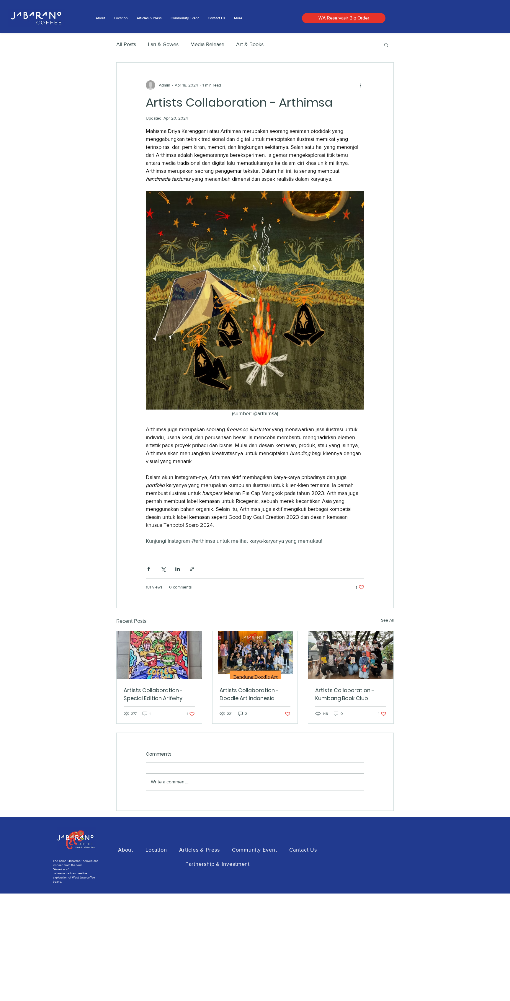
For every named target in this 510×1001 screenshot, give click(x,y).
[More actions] (360, 85)
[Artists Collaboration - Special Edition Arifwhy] (159, 655)
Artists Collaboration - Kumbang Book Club (344, 694)
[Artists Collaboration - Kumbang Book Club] (350, 655)
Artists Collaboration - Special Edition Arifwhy (153, 694)
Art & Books (250, 44)
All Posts (126, 44)
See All (387, 620)
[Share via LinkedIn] (177, 569)
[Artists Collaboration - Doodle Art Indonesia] (255, 655)
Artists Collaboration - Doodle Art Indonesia (249, 694)
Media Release (207, 44)
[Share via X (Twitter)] (163, 569)
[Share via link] (192, 569)
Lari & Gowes (163, 44)
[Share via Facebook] (148, 569)
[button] (386, 44)
